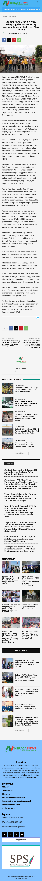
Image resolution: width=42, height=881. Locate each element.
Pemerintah (12, 17)
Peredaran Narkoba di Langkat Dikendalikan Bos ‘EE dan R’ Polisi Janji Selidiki (27, 390)
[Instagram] (10, 834)
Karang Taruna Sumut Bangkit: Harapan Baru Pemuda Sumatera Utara (25, 707)
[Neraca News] (4, 33)
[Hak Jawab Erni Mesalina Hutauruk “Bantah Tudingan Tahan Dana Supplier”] (7, 402)
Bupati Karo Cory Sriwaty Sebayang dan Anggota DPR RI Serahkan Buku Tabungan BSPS (11, 343)
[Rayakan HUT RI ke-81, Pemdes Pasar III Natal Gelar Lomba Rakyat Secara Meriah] (11, 567)
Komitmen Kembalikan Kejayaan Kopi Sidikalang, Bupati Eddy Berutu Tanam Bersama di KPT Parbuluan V (31, 344)
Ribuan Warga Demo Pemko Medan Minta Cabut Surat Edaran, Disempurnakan (25, 445)
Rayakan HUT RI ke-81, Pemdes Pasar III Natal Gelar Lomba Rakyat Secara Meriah (10, 579)
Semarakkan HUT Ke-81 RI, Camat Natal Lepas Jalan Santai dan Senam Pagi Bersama (20, 538)
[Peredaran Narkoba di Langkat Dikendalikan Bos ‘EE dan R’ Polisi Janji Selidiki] (7, 388)
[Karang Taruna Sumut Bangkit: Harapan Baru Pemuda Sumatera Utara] (7, 706)
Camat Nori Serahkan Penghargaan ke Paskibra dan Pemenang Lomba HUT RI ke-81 (11, 608)
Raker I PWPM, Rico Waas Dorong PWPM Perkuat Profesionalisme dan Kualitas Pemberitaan (30, 580)
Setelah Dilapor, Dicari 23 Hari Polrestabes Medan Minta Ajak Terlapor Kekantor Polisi (27, 431)
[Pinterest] (14, 40)
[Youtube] (22, 834)
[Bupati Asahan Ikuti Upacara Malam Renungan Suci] (31, 596)
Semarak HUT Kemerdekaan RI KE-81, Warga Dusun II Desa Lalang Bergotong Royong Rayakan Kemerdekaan (10, 636)
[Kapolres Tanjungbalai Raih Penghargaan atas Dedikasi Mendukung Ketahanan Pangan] (7, 692)
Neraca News (12, 33)
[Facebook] (4, 40)
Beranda (4, 17)
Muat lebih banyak (20, 453)
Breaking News (20, 385)
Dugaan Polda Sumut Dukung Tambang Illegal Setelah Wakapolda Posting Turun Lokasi (26, 417)
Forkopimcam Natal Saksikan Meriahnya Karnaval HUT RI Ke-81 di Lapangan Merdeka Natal (20, 548)
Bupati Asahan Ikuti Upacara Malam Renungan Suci (30, 606)
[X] (9, 40)
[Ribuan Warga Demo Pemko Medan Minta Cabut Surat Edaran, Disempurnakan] (7, 443)
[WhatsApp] (19, 40)
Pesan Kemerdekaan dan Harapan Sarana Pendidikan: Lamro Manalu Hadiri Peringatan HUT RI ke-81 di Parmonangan (20, 497)
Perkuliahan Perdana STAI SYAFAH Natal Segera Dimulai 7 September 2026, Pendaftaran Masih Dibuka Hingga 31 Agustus (26, 721)
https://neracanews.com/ (21, 371)
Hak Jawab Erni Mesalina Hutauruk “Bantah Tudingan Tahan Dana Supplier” (26, 403)
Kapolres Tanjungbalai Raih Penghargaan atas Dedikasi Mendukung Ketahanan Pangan (27, 692)
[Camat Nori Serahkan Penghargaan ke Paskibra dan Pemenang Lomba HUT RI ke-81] (11, 596)
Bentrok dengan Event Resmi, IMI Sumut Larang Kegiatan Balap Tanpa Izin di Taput (20, 472)
